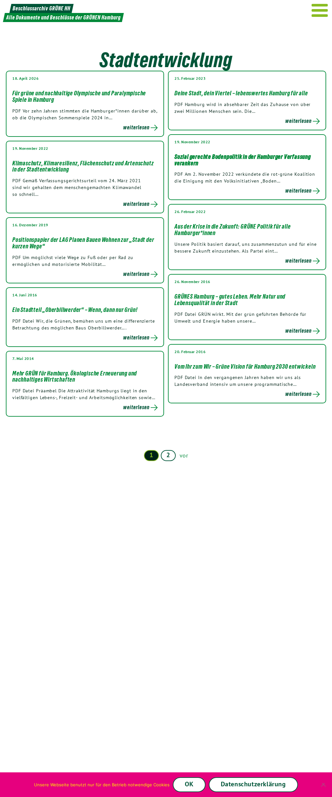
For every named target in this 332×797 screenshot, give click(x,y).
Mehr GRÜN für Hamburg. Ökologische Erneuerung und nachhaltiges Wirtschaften (74, 376)
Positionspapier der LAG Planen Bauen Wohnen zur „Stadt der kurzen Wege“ (83, 243)
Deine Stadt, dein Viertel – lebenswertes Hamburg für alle (241, 93)
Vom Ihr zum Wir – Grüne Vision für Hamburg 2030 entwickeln (244, 366)
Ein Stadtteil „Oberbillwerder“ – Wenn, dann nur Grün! (74, 309)
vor (184, 455)
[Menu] (320, 10)
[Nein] (324, 784)
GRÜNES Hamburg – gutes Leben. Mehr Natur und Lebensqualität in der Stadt (229, 299)
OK (189, 784)
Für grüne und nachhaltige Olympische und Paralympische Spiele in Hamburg (79, 96)
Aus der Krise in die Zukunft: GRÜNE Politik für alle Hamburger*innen (232, 229)
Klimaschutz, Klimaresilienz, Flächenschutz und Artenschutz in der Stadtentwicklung (83, 166)
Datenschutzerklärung (253, 784)
